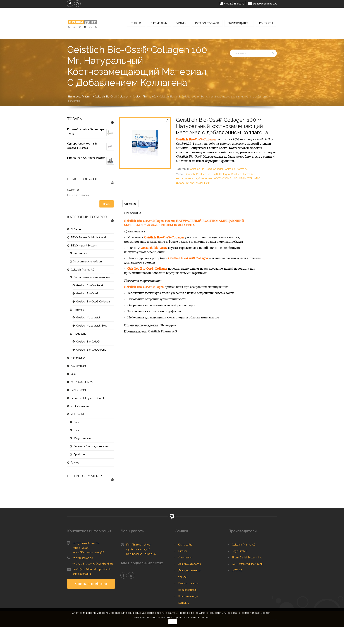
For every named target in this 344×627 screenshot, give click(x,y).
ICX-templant (78, 365)
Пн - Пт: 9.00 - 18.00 (138, 544)
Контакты (183, 602)
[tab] (130, 203)
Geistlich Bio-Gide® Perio (91, 349)
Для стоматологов (189, 564)
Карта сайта (185, 544)
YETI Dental (77, 414)
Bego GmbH (239, 551)
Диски (77, 430)
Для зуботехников (189, 570)
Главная (86, 96)
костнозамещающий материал (194, 178)
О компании (185, 557)
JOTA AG (237, 570)
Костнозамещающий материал (91, 277)
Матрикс (78, 309)
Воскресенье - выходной (141, 554)
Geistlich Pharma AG (144, 96)
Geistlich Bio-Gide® (88, 341)
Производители (187, 589)
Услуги (182, 576)
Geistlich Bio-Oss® (87, 293)
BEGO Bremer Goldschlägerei (88, 237)
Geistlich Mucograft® (88, 317)
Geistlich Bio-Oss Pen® (90, 285)
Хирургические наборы (87, 261)
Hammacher (78, 357)
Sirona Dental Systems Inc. (247, 557)
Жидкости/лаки (82, 438)
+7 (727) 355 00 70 (83, 558)
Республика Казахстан (86, 543)
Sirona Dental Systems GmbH (88, 398)
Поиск (106, 203)
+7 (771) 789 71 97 (82, 563)
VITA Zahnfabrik (80, 406)
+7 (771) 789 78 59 (103, 563)
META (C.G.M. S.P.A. (82, 382)
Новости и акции (188, 596)
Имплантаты (80, 253)
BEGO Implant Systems (84, 245)
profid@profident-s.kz (85, 569)
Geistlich (190, 174)
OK (172, 621)
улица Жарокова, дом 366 (88, 552)
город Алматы (81, 547)
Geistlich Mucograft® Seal (91, 325)
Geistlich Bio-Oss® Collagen (111, 96)
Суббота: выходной (138, 549)
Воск (76, 422)
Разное (75, 462)
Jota (73, 373)
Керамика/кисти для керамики (91, 446)
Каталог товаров (188, 583)
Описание (130, 203)
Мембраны (79, 333)
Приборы (79, 454)
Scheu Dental (78, 390)
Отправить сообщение (91, 584)
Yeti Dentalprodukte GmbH (247, 564)
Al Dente (76, 229)
